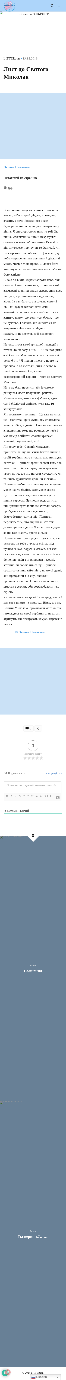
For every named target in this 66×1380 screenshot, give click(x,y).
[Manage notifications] (8, 1372)
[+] (49, 796)
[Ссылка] (41, 796)
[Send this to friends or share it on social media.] (38, 728)
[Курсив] (11, 796)
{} (45, 796)
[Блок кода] (36, 796)
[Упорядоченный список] (24, 796)
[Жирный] (7, 796)
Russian (41, 1376)
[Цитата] (32, 796)
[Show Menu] (59, 6)
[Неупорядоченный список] (28, 796)
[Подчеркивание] (15, 796)
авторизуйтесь (54, 773)
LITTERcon (12, 58)
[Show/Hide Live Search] (51, 5)
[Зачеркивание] (19, 796)
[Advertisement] (33, 126)
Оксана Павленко (17, 167)
